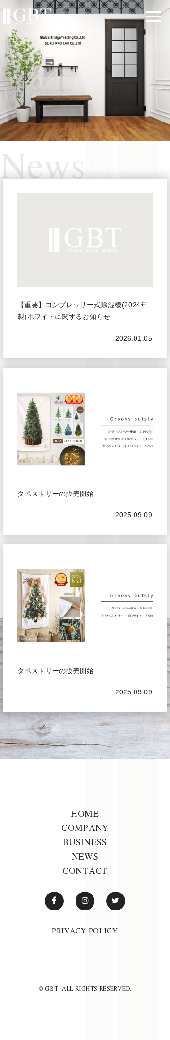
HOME (85, 813)
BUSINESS (85, 842)
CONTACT (85, 870)
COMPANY (85, 827)
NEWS (85, 856)
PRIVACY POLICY (85, 930)
